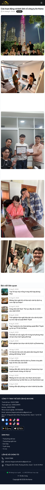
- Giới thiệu (5, 444)
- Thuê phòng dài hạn (8, 439)
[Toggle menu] (41, 3)
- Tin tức (4, 449)
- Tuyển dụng (6, 446)
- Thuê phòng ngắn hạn (9, 441)
